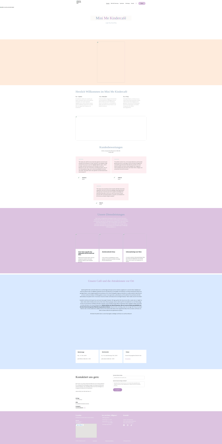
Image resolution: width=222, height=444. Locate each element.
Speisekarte (122, 3)
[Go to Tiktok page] (131, 425)
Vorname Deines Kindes (117, 375)
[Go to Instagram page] (136, 3)
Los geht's (117, 389)
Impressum (95, 440)
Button (142, 3)
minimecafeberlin (79, 407)
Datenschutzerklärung (109, 440)
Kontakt (132, 3)
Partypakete (127, 358)
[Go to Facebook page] (124, 425)
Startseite (107, 3)
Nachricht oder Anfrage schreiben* (120, 380)
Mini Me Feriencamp (114, 3)
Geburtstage (127, 3)
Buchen (111, 28)
